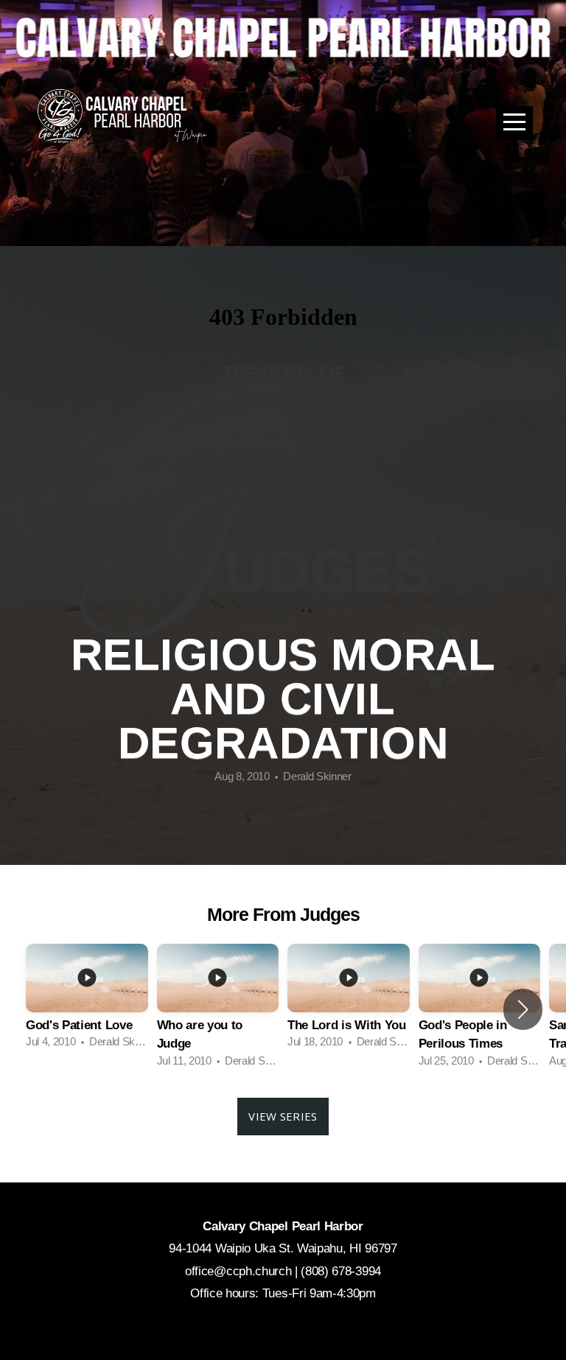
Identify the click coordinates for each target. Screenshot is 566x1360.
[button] (523, 1009)
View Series (282, 1116)
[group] (87, 1000)
